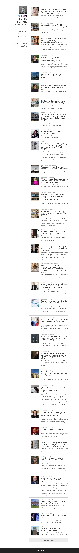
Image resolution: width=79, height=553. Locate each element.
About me (24, 52)
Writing (25, 49)
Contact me (24, 54)
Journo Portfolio (41, 550)
